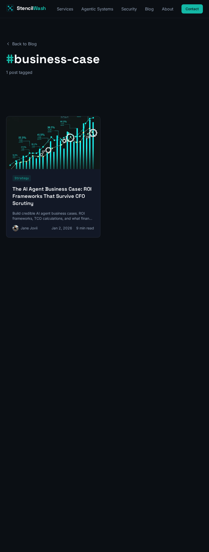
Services (65, 8)
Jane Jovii (29, 228)
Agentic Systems (97, 8)
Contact (192, 9)
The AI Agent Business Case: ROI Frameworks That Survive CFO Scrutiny (52, 196)
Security (129, 8)
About (167, 8)
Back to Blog (24, 43)
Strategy (22, 178)
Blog (149, 8)
